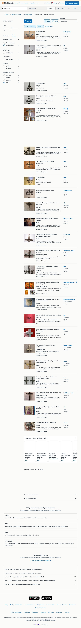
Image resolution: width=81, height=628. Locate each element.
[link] (7, 3)
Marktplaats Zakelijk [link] (16, 605)
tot (12, 28)
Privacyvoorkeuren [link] (40, 608)
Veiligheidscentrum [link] (33, 3)
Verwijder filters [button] (49, 26)
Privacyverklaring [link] (61, 605)
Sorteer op (62, 18)
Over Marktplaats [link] (16, 612)
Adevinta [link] (43, 612)
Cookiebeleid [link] (72, 605)
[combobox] (14, 8)
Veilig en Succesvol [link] (29, 605)
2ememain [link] (59, 612)
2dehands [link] (51, 612)
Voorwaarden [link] (24, 3)
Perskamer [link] (35, 612)
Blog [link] (6, 605)
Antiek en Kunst (29, 26)
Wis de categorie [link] (14, 35)
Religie (39, 26)
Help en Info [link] (40, 605)
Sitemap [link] (67, 612)
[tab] (47, 21)
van (4, 28)
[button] (54, 3)
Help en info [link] (17, 3)
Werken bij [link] (27, 612)
